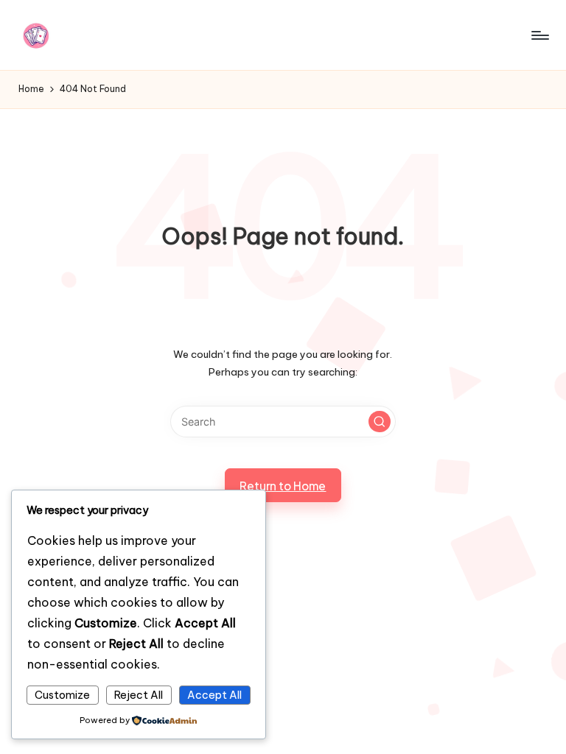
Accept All (214, 695)
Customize (62, 695)
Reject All (138, 695)
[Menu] (539, 35)
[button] (379, 422)
